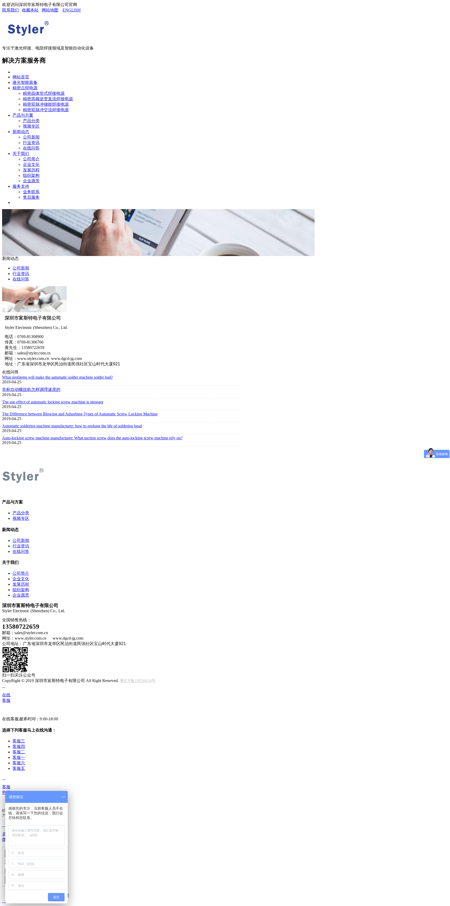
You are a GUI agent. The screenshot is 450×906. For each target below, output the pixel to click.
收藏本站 (30, 10)
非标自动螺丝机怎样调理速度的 (31, 389)
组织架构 (31, 175)
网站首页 (20, 77)
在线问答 (31, 148)
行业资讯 (31, 142)
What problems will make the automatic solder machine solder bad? (57, 377)
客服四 (18, 746)
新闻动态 (20, 131)
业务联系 (31, 192)
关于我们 (20, 153)
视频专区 (31, 126)
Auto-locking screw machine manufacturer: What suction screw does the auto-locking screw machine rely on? (92, 438)
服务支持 (20, 186)
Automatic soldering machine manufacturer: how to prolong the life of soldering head (72, 426)
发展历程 (31, 170)
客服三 (18, 741)
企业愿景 (31, 181)
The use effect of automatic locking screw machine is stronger (52, 402)
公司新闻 (31, 137)
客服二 (18, 752)
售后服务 (31, 197)
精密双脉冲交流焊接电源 (46, 110)
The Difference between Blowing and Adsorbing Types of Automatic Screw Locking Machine (80, 414)
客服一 (18, 757)
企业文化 (31, 164)
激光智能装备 (25, 82)
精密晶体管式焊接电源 (44, 93)
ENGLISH (72, 10)
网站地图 (50, 10)
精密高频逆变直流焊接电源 (48, 99)
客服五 (18, 768)
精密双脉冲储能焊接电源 (46, 104)
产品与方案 (22, 115)
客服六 (18, 763)
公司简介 (31, 159)
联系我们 (10, 10)
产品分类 (31, 120)
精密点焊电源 (25, 88)
